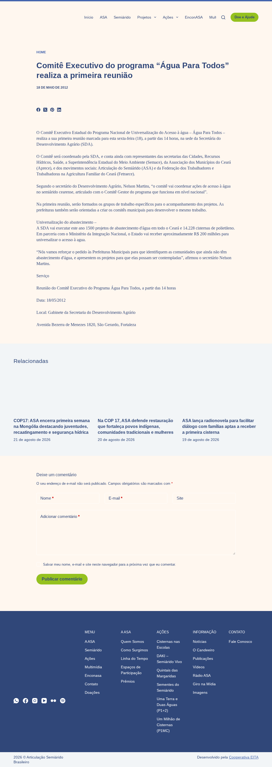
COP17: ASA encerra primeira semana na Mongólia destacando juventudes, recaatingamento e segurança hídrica (52, 426)
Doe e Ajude (244, 17)
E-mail (115, 498)
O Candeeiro (203, 650)
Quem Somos (132, 641)
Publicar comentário (62, 579)
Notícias (199, 641)
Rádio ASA (202, 675)
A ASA (90, 641)
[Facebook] (38, 109)
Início (88, 17)
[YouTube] (44, 700)
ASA (103, 17)
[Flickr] (53, 700)
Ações (168, 17)
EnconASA (194, 17)
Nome (47, 498)
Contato (91, 684)
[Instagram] (34, 700)
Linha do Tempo (134, 658)
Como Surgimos (134, 650)
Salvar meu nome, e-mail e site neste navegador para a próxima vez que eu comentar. (109, 564)
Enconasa (93, 675)
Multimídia (93, 667)
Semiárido (122, 17)
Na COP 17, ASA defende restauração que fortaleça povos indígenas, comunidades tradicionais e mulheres (135, 426)
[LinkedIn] (59, 109)
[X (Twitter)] (45, 109)
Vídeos (199, 667)
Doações (92, 692)
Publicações (203, 658)
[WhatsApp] (16, 700)
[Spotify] (62, 700)
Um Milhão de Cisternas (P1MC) (168, 725)
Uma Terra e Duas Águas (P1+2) (167, 705)
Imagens (200, 692)
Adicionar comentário (60, 516)
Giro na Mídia (204, 684)
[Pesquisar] (223, 17)
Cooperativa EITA (243, 757)
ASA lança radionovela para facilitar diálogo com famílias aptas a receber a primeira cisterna (219, 426)
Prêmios (128, 681)
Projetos (144, 17)
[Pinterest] (52, 109)
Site (180, 498)
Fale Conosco (240, 641)
